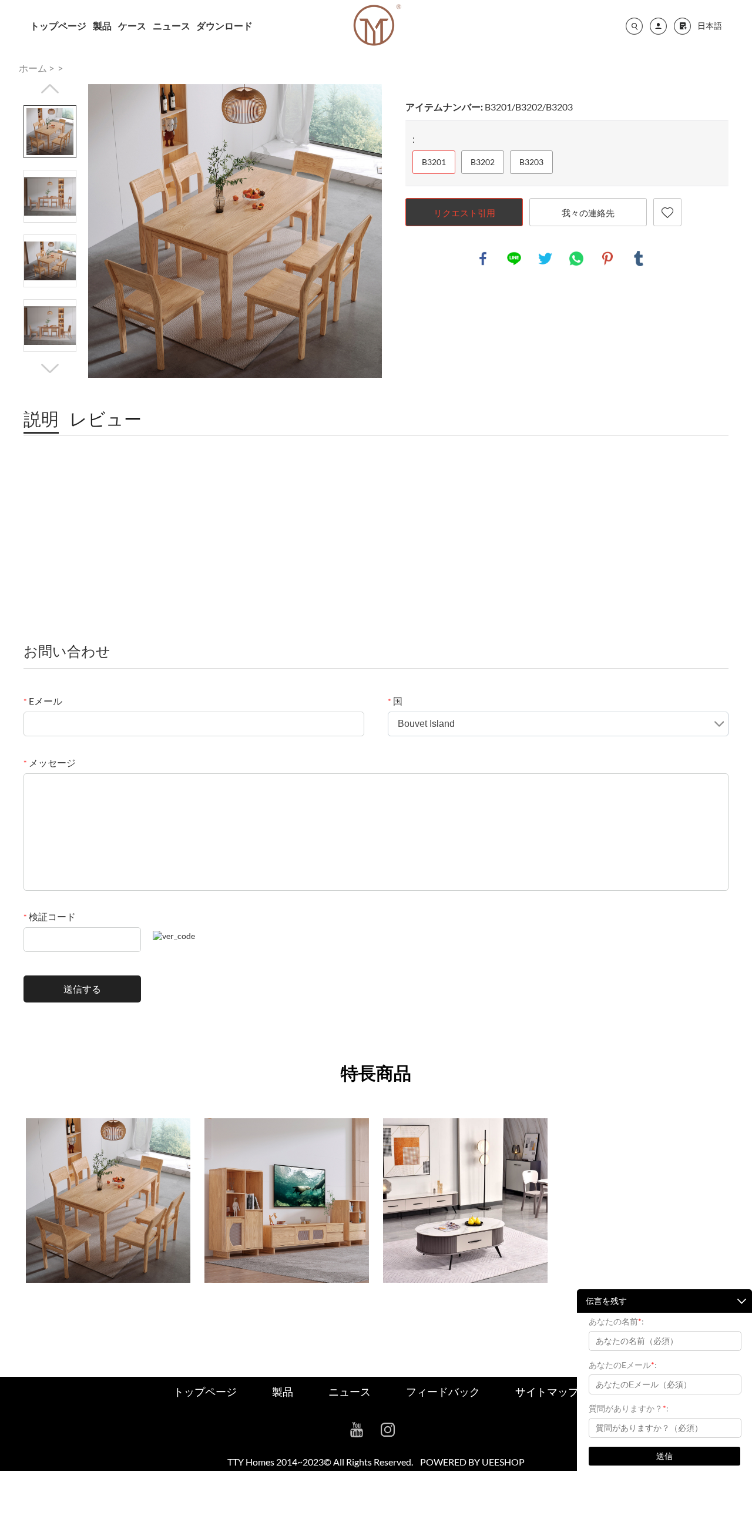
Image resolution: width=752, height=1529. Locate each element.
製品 (102, 25)
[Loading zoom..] (235, 231)
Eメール (43, 700)
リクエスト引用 (464, 213)
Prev (50, 88)
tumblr (638, 258)
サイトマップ (547, 1391)
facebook (483, 258)
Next (50, 368)
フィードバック (443, 1391)
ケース (132, 25)
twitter (545, 258)
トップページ (58, 25)
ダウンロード (224, 25)
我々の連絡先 (588, 213)
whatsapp (576, 258)
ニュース (171, 25)
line (514, 258)
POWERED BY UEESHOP (472, 1461)
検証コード (50, 916)
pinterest (607, 258)
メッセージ (50, 762)
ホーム (33, 67)
